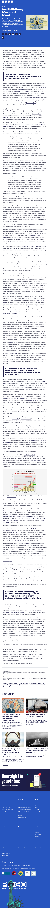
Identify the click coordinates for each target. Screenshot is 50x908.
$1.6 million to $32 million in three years (36, 99)
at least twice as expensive (23, 543)
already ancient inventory (17, 540)
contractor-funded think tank (21, 91)
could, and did (22, 241)
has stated (39, 108)
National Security (13, 683)
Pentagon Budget (24, 683)
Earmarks (6, 686)
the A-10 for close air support (29, 559)
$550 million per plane (34, 400)
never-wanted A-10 (26, 418)
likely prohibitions (36, 113)
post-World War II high (29, 454)
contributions (20, 89)
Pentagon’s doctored (34, 460)
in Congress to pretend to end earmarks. (35, 306)
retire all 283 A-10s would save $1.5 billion (14, 398)
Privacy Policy (22, 868)
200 (26, 406)
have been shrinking (8, 510)
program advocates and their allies (31, 246)
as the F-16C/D (15, 532)
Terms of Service (30, 868)
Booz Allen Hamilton (23, 101)
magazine (11, 353)
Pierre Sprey (6, 677)
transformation (33, 440)
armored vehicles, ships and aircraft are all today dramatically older (20, 516)
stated (11, 335)
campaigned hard (13, 252)
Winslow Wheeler (8, 671)
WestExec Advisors (31, 103)
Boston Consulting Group (33, 97)
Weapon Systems (15, 686)
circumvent (16, 306)
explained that (13, 342)
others (26, 387)
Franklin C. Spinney (11, 497)
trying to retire (15, 418)
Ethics (5, 683)
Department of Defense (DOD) (37, 683)
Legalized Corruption (26, 686)
